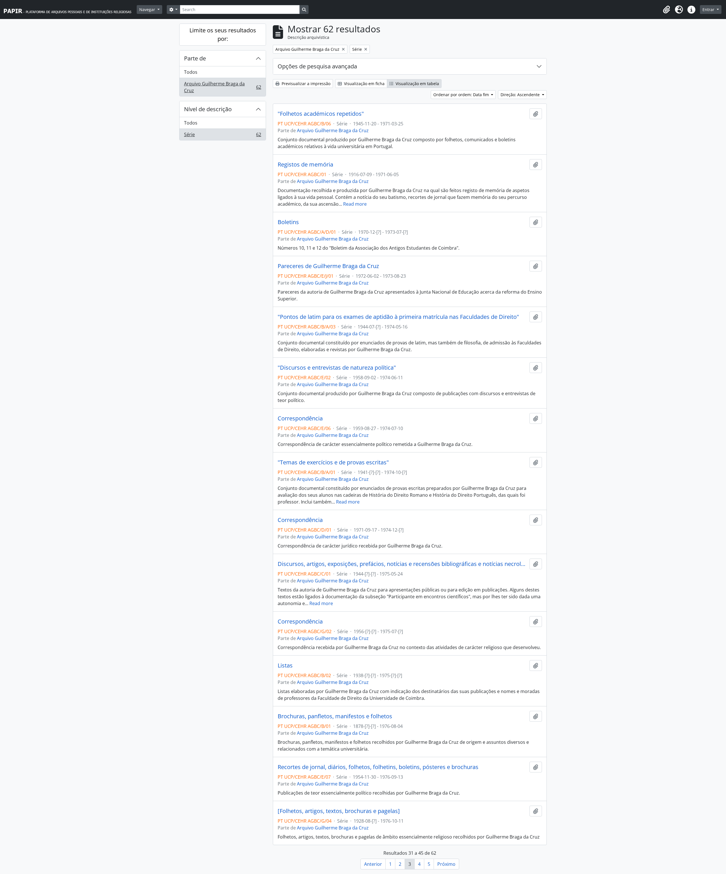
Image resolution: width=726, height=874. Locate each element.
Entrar (709, 9)
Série (222, 135)
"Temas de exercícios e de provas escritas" (333, 462)
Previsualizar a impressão (305, 83)
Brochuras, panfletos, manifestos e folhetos (335, 716)
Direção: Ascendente (521, 94)
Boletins (288, 222)
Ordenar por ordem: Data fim (461, 94)
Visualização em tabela (416, 83)
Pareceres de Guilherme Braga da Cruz (328, 266)
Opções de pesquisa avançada (317, 66)
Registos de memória (305, 164)
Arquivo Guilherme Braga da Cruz (222, 87)
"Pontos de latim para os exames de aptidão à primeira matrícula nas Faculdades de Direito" (398, 316)
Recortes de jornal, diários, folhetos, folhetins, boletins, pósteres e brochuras (378, 767)
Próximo (446, 864)
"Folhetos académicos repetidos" (321, 113)
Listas (285, 665)
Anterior (373, 864)
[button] (666, 9)
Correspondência (300, 418)
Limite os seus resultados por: (222, 34)
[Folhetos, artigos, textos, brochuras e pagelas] (339, 811)
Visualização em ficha (364, 83)
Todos (190, 72)
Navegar (147, 9)
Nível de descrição (208, 109)
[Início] (70, 9)
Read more (355, 204)
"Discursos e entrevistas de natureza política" (337, 367)
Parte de (195, 58)
